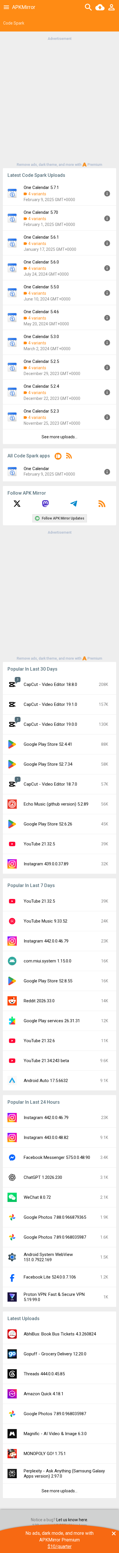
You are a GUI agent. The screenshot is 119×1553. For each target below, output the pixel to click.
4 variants (37, 194)
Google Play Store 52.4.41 (48, 744)
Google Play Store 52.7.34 (48, 764)
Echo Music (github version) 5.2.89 (56, 804)
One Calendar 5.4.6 (41, 311)
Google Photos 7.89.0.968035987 (55, 1237)
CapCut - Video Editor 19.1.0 (50, 704)
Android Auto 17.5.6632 (46, 1080)
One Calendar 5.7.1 (41, 187)
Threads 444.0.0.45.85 (44, 1373)
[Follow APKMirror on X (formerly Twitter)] (17, 505)
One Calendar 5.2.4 (41, 386)
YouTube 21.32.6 (39, 1040)
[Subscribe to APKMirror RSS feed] (101, 505)
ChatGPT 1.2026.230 (43, 1177)
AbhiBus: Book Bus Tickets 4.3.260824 (60, 1334)
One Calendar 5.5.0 (41, 287)
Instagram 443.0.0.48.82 (46, 1137)
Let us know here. (72, 1519)
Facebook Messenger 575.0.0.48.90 (57, 1157)
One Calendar (36, 468)
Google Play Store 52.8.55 (48, 981)
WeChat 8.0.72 (37, 1197)
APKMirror (23, 7)
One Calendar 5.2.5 (41, 361)
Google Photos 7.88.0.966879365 (55, 1217)
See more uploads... (59, 437)
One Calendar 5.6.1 (41, 237)
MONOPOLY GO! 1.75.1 (45, 1453)
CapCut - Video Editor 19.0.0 (50, 724)
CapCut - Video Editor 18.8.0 (50, 684)
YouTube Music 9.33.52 (45, 921)
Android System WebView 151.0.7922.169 (48, 1257)
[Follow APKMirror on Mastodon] (45, 505)
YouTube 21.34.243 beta (46, 1060)
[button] (58, 457)
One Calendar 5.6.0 (41, 262)
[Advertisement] (59, 101)
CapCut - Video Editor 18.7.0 (50, 784)
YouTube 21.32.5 (39, 844)
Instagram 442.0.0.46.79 (46, 941)
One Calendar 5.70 (41, 212)
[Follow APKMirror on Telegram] (73, 505)
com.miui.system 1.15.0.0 (47, 961)
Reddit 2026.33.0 (39, 1000)
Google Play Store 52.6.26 (48, 824)
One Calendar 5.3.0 (41, 336)
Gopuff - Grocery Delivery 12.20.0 (55, 1354)
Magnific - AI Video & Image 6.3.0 (55, 1433)
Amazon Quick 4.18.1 (44, 1393)
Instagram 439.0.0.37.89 (46, 864)
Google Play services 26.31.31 (52, 1020)
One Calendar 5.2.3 (41, 411)
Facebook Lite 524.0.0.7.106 (50, 1277)
